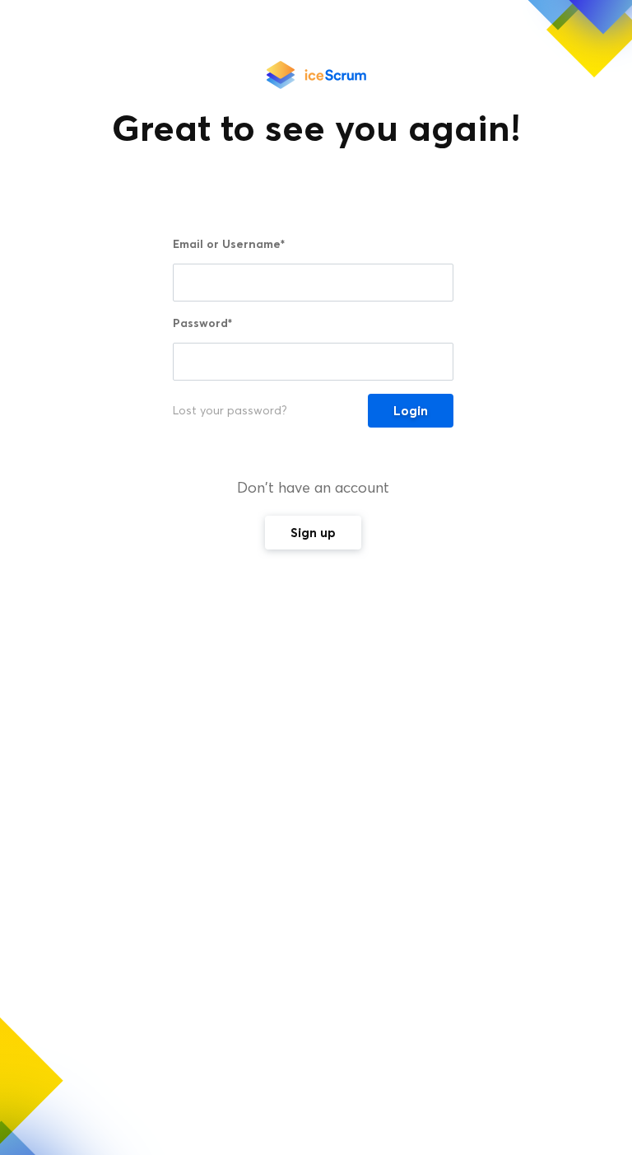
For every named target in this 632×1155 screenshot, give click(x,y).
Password (202, 323)
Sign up (313, 532)
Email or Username (229, 243)
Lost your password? (230, 411)
